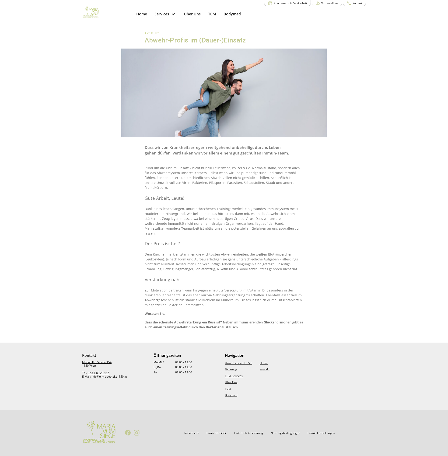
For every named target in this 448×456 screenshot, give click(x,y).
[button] (192, 433)
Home (264, 363)
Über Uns (231, 382)
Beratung (231, 369)
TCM (228, 389)
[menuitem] (142, 14)
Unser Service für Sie (238, 363)
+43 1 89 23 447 (98, 373)
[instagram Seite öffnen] (136, 433)
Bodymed (231, 395)
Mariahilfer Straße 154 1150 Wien (97, 364)
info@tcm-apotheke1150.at (109, 377)
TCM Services (234, 376)
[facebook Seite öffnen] (128, 433)
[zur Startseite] (107, 12)
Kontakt (265, 369)
